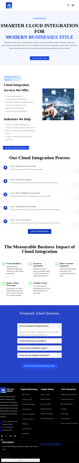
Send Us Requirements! (39, 231)
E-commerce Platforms (67, 399)
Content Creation (45, 394)
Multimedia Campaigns (46, 413)
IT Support (64, 409)
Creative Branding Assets (47, 418)
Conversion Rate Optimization (26, 431)
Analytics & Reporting (28, 414)
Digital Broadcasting (46, 409)
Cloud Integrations (66, 418)
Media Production (45, 399)
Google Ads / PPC (27, 399)
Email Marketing (26, 409)
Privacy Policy (51, 444)
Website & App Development (69, 394)
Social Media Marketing (28, 404)
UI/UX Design (65, 413)
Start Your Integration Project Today (39, 366)
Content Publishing (45, 404)
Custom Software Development (69, 423)
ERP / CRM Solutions (67, 404)
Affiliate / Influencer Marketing (28, 421)
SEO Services (26, 394)
